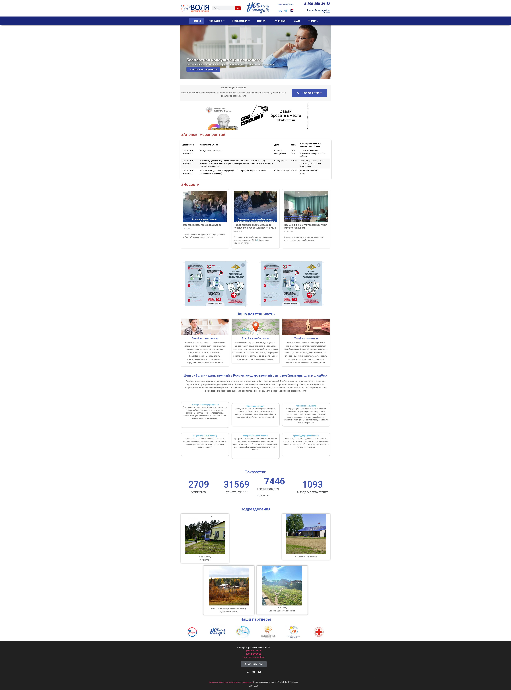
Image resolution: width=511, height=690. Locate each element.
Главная (197, 21)
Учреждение (215, 21)
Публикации (280, 21)
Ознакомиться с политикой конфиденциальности (231, 682)
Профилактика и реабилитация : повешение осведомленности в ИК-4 (255, 226)
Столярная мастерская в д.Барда (202, 224)
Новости (261, 21)
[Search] (238, 8)
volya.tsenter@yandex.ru (253, 657)
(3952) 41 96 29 (253, 650)
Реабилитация (239, 21)
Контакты (313, 21)
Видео (297, 21)
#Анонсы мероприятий (203, 134)
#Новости (190, 184)
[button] (181, 52)
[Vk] (248, 672)
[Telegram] (253, 672)
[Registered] (259, 672)
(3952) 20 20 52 (253, 654)
